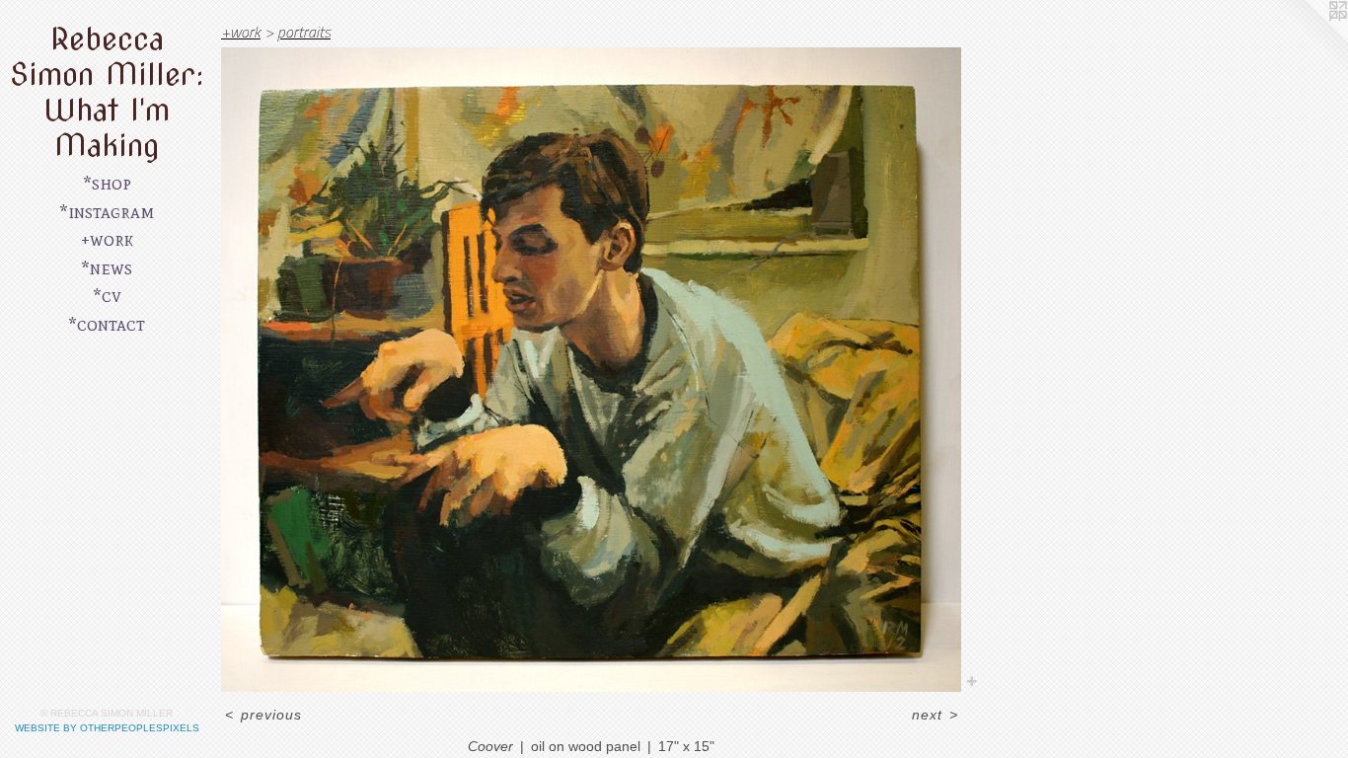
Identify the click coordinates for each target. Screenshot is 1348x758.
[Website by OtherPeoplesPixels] (1308, 39)
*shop (107, 183)
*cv (107, 295)
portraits (304, 31)
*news (106, 268)
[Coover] (591, 369)
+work (107, 239)
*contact (106, 324)
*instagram (107, 211)
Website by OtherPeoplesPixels (107, 727)
